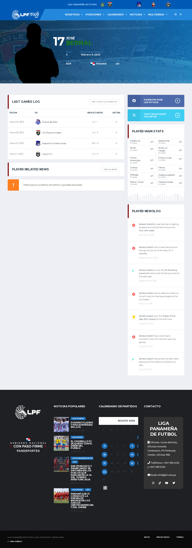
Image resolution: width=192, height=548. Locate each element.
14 (132, 454)
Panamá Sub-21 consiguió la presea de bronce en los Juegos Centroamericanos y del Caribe (84, 500)
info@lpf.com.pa (167, 475)
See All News (110, 169)
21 (132, 463)
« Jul (105, 488)
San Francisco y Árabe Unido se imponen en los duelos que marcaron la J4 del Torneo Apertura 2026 (81, 473)
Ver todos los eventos (104, 102)
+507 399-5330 (157, 467)
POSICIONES (93, 14)
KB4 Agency (16, 541)
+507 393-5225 (171, 463)
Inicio (147, 537)
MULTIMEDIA (156, 14)
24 (104, 472)
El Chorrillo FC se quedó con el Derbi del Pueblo (81, 444)
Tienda (180, 537)
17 (105, 463)
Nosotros (72, 14)
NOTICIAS (136, 14)
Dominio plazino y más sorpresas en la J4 (82, 424)
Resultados (163, 537)
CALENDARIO (115, 14)
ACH (68, 63)
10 (105, 454)
